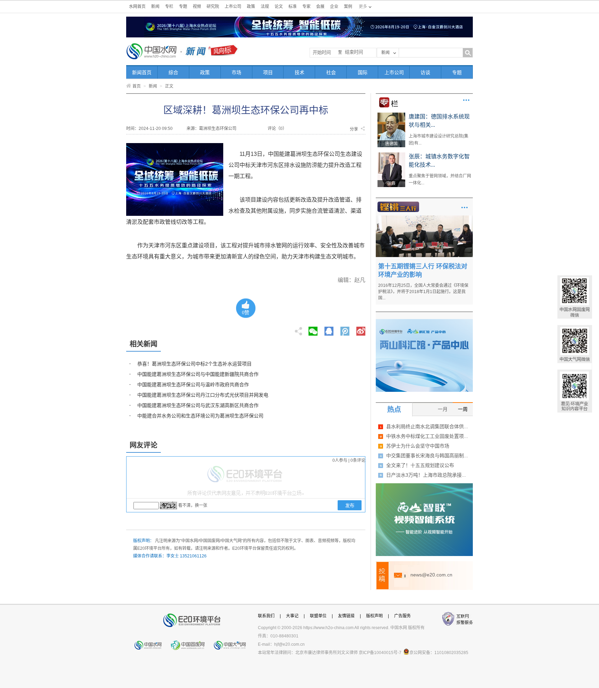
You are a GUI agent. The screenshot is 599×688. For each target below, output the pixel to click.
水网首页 (137, 6)
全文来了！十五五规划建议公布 (420, 465)
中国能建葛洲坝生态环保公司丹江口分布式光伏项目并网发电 (202, 395)
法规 (265, 6)
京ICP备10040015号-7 (380, 652)
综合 (173, 72)
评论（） (277, 128)
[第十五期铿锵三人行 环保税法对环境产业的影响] (424, 217)
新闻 (155, 6)
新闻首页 (141, 72)
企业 (334, 6)
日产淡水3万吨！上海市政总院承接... (426, 475)
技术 (299, 72)
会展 (320, 6)
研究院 (213, 6)
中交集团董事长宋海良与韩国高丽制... (427, 455)
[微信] (313, 329)
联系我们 (266, 616)
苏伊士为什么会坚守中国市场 (417, 446)
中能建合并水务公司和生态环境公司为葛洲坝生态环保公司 (200, 415)
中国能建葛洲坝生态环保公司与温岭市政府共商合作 (193, 384)
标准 (292, 6)
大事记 (292, 616)
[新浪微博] (360, 329)
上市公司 (233, 6)
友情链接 (346, 616)
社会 (331, 72)
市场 (236, 72)
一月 (443, 409)
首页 (136, 86)
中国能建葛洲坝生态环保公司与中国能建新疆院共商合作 (198, 374)
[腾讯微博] (345, 329)
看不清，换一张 (192, 505)
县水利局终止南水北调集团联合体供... (427, 426)
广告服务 (402, 616)
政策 (251, 6)
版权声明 (374, 616)
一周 (463, 409)
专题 (183, 6)
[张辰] (391, 154)
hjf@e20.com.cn (289, 644)
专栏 (169, 6)
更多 (466, 100)
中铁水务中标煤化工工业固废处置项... (427, 436)
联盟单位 (318, 616)
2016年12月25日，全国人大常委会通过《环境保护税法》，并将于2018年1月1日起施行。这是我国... (423, 291)
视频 (197, 6)
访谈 (425, 72)
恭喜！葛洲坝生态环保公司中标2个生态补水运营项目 (194, 364)
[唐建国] (391, 115)
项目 (268, 72)
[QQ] (328, 329)
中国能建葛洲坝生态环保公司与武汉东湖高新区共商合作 (198, 405)
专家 (306, 6)
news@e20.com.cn (431, 574)
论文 (279, 6)
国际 (362, 72)
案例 (348, 6)
